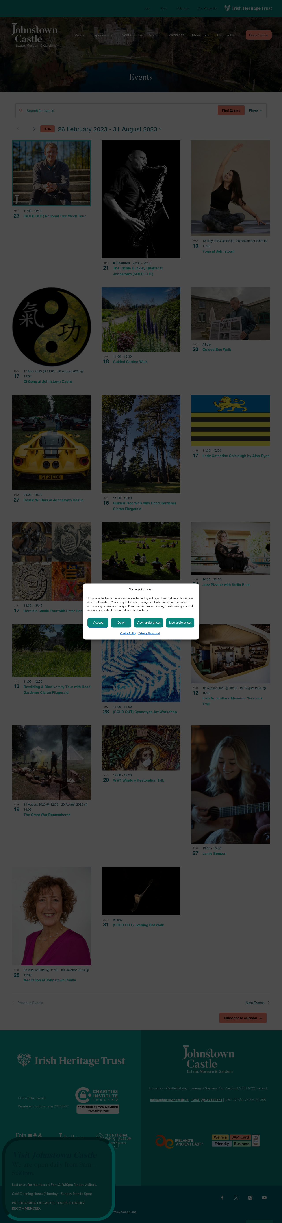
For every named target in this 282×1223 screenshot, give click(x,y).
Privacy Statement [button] (149, 633)
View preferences (149, 622)
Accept (98, 622)
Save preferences (180, 622)
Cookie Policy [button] (128, 633)
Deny (121, 622)
